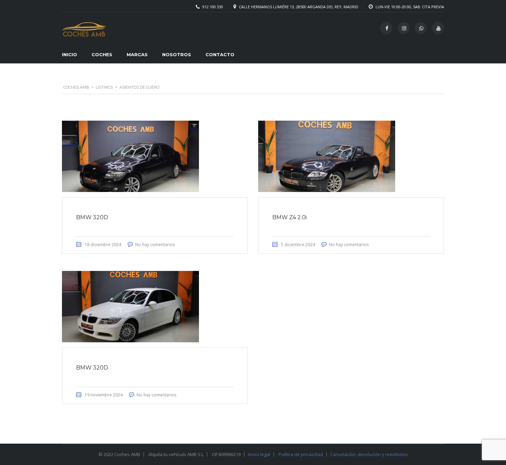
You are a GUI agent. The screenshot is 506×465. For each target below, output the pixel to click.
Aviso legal (259, 454)
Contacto (219, 54)
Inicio (69, 54)
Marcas (137, 54)
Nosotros (176, 54)
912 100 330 (212, 6)
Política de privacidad (300, 454)
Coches (102, 54)
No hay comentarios (155, 244)
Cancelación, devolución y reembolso (369, 454)
